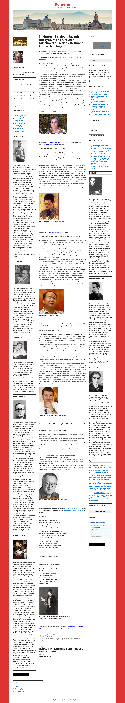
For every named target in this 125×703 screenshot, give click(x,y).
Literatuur (49, 636)
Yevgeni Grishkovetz (63, 640)
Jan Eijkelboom (105, 479)
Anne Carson (103, 465)
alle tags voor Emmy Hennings (73, 510)
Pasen (91, 488)
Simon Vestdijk (104, 495)
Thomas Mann (19, 128)
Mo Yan (68, 638)
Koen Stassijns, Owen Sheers (99, 96)
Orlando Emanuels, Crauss (99, 94)
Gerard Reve (108, 475)
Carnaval (96, 469)
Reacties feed (19, 690)
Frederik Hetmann (59, 638)
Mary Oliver (105, 485)
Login (16, 686)
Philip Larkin (96, 488)
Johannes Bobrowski (94, 481)
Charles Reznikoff (103, 469)
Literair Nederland (20, 131)
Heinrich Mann (100, 477)
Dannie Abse (102, 470)
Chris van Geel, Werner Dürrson (100, 114)
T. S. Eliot (94, 497)
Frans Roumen (96, 475)
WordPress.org (19, 691)
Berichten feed (19, 688)
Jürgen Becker (104, 481)
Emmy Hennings (72, 508)
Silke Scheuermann (94, 495)
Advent (91, 465)
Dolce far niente (101, 472)
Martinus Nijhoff (97, 485)
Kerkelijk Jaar (95, 483)
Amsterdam (97, 465)
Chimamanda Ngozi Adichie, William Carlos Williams (99, 105)
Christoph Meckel (94, 470)
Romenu (62, 4)
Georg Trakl (18, 118)
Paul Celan (18, 122)
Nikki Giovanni (107, 486)
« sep (14, 106)
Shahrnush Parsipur (51, 640)
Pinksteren (92, 490)
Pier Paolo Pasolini (105, 488)
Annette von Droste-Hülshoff (99, 467)
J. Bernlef (98, 479)
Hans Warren (19, 120)
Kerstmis (105, 483)
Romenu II (18, 125)
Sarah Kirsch (108, 493)
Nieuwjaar (100, 486)
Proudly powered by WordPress (52, 700)
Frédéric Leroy (19, 117)
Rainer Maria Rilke (100, 490)
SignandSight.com (20, 127)
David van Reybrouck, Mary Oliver (101, 116)
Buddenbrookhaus (20, 115)
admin (61, 635)
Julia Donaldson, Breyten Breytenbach (98, 102)
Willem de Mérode (99, 499)
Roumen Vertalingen (21, 130)
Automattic (78, 700)
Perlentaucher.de (20, 123)
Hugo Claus (107, 477)
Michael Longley (93, 486)
